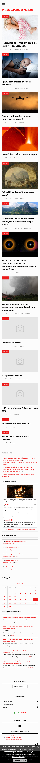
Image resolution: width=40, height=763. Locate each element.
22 (35, 600)
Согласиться (20, 760)
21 (11, 228)
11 (15, 596)
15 (35, 596)
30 (4, 606)
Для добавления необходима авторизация (20, 529)
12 (20, 596)
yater (17, 556)
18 (15, 600)
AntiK (25, 622)
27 (25, 603)
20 (25, 600)
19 (20, 600)
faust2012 (23, 646)
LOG (17, 569)
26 (20, 603)
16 (4, 600)
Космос (16, 158)
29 (35, 603)
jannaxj (16, 713)
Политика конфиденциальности (14, 739)
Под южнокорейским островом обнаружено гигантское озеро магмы (18, 221)
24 (10, 603)
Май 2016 (20, 583)
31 (10, 606)
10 (10, 596)
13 (25, 596)
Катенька (18, 550)
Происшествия (19, 123)
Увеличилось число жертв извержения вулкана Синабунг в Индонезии (18, 307)
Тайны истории (19, 198)
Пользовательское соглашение (13, 737)
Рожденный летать (12, 342)
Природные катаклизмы (23, 228)
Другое (16, 415)
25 (15, 603)
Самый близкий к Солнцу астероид (20, 154)
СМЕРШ (23, 713)
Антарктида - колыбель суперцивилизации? (16, 467)
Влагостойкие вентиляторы (16, 423)
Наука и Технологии (21, 49)
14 (30, 596)
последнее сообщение (8, 543)
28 (30, 603)
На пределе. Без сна (12, 375)
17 (10, 600)
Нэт (16, 543)
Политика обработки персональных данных (17, 736)
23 (4, 603)
